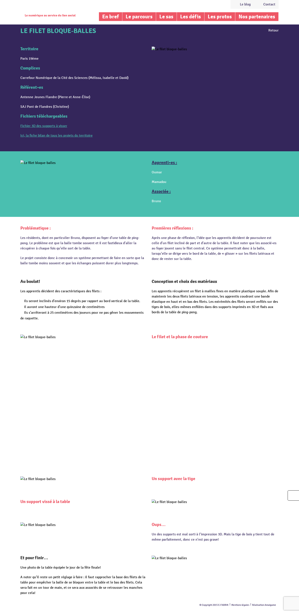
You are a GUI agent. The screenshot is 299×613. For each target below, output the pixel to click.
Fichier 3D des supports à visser (43, 126)
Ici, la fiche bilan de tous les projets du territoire (56, 135)
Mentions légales (240, 605)
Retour (273, 30)
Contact (269, 4)
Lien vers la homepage (49, 7)
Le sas (166, 16)
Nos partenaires (257, 16)
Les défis (190, 16)
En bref (110, 16)
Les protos (220, 16)
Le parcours (139, 16)
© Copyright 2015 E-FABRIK (214, 605)
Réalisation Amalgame (264, 605)
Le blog (245, 4)
